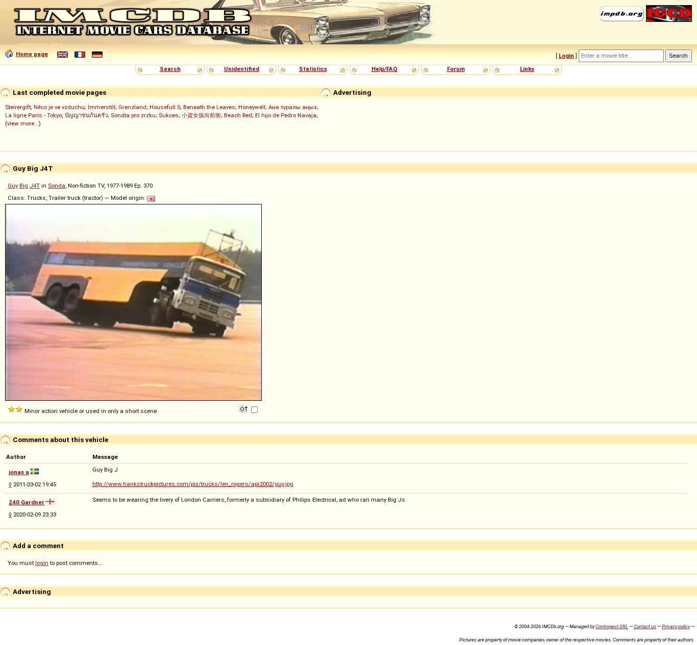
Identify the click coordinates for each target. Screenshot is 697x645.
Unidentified (241, 68)
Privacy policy (676, 626)
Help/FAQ (384, 68)
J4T (35, 185)
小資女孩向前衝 (201, 115)
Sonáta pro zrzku (133, 115)
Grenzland (132, 107)
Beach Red (238, 115)
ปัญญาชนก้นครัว (86, 115)
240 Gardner (26, 502)
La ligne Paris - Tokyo (33, 115)
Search (170, 68)
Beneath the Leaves (209, 107)
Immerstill (101, 107)
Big (23, 185)
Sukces (169, 115)
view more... (23, 123)
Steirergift (18, 107)
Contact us (645, 626)
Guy (13, 185)
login (41, 562)
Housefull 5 (165, 107)
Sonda (56, 185)
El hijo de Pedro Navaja (285, 115)
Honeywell (251, 107)
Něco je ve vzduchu (59, 107)
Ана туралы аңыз (292, 107)
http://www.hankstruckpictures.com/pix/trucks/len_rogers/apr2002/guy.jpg (192, 483)
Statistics (313, 68)
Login (566, 55)
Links (527, 68)
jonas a (19, 472)
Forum (456, 68)
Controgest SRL (611, 626)
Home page (32, 54)
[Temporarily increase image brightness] (244, 408)
